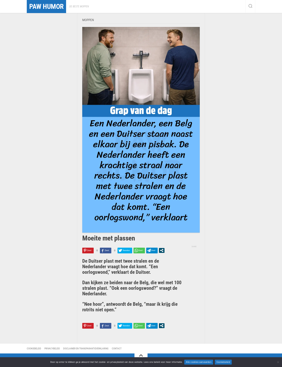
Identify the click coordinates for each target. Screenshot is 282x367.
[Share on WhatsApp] (139, 250)
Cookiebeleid (34, 348)
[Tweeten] (125, 250)
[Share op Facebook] (105, 250)
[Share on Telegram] (152, 250)
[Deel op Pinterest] (88, 250)
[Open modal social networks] (161, 250)
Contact (117, 348)
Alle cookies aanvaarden (199, 362)
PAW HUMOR (46, 6)
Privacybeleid (52, 348)
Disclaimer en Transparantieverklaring (86, 348)
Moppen (88, 20)
